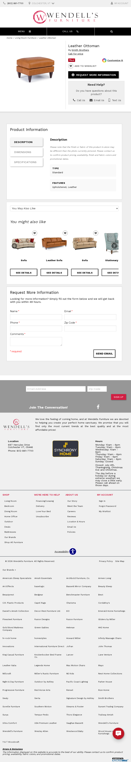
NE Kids (70, 673)
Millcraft (7, 673)
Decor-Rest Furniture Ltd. (47, 611)
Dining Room (10, 511)
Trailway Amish (105, 715)
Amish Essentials (43, 578)
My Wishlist (105, 511)
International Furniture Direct (49, 646)
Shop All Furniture (13, 542)
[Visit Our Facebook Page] (98, 407)
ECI (67, 611)
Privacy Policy (106, 561)
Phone (15, 322)
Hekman (70, 627)
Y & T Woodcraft (11, 742)
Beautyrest (8, 595)
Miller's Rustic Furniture (46, 673)
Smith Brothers (80, 50)
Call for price (75, 53)
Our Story (72, 501)
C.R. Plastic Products (13, 603)
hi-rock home (9, 638)
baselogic (39, 586)
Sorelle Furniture (11, 706)
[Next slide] (114, 245)
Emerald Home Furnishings (111, 611)
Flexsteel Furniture (12, 619)
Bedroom (9, 506)
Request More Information (96, 75)
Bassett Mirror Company (78, 586)
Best (100, 595)
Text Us (116, 100)
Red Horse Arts (42, 690)
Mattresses (10, 532)
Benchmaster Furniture (78, 595)
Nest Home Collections (110, 673)
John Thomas (105, 646)
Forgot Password (107, 506)
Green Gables (41, 627)
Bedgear (38, 595)
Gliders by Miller (106, 619)
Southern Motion (43, 706)
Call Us (80, 100)
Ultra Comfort (10, 723)
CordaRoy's (104, 603)
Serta (37, 698)
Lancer (69, 655)
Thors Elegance (74, 715)
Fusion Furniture (74, 619)
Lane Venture (105, 655)
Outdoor (8, 521)
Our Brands (10, 537)
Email (68, 311)
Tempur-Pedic (41, 715)
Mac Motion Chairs (75, 665)
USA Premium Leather (45, 723)
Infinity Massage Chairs (109, 638)
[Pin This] (71, 61)
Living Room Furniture (25, 38)
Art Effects (8, 586)
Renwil (69, 690)
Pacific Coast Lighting (77, 682)
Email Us (98, 100)
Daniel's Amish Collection (16, 611)
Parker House (105, 682)
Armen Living (104, 578)
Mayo (101, 665)
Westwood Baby (74, 731)
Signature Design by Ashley (80, 698)
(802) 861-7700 (15, 3)
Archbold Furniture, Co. (78, 578)
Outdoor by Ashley (44, 682)
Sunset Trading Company (110, 706)
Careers (71, 511)
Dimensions (22, 152)
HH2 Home (103, 627)
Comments (17, 334)
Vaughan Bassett (74, 723)
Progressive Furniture (13, 690)
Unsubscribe (42, 516)
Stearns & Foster (75, 706)
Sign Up (118, 397)
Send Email (104, 353)
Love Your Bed (43, 511)
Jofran (69, 646)
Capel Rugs (40, 603)
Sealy (5, 698)
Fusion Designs (42, 619)
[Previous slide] (14, 245)
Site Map (119, 561)
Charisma (71, 603)
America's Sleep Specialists (17, 578)
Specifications (25, 162)
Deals (7, 527)
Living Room (10, 501)
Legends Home (42, 665)
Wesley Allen (41, 731)
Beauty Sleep (105, 586)
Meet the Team (75, 506)
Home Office (10, 516)
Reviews (71, 516)
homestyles (40, 638)
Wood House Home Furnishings (108, 732)
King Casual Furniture (13, 655)
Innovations (8, 646)
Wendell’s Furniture (13, 731)
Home (9, 38)
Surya (5, 715)
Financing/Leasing (45, 501)
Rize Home (103, 690)
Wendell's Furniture (108, 723)
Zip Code (70, 322)
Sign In (102, 501)
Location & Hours (76, 521)
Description (23, 142)
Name (14, 311)
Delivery (40, 506)
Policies (71, 532)
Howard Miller (73, 638)
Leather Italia (9, 665)
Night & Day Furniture (13, 682)
